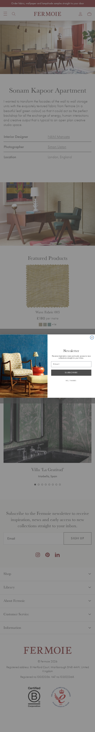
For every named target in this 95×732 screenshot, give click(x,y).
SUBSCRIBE (71, 372)
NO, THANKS (71, 380)
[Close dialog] (92, 337)
